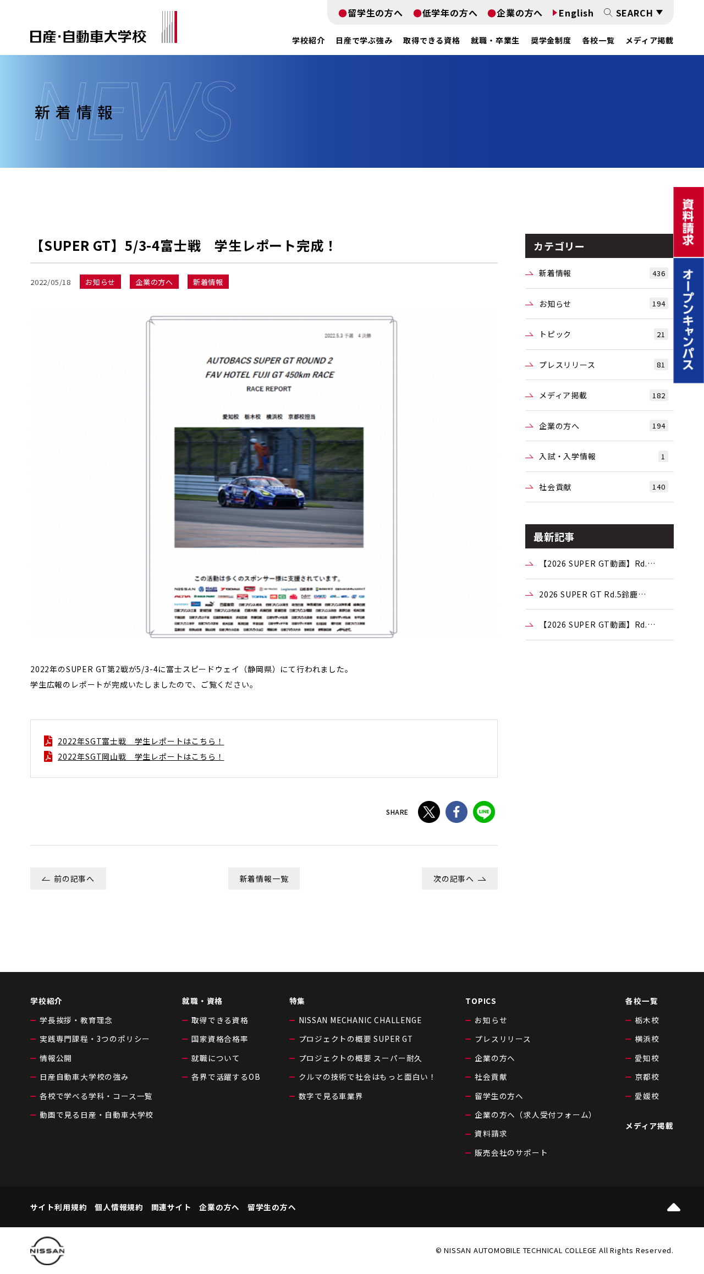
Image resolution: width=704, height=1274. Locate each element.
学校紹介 (46, 1000)
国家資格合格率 (220, 1038)
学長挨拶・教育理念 (76, 1019)
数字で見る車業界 (331, 1095)
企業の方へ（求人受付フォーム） (536, 1114)
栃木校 (647, 1019)
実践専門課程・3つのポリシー (95, 1038)
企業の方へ (520, 12)
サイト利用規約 (58, 1207)
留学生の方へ (375, 12)
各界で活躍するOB (225, 1076)
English (576, 12)
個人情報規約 (119, 1207)
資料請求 (491, 1133)
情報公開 (56, 1057)
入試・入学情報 (602, 456)
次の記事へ (453, 878)
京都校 (647, 1076)
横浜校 (647, 1038)
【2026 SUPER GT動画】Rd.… (597, 563)
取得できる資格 (220, 1019)
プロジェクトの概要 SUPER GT (356, 1038)
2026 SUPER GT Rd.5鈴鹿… (592, 594)
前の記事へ (74, 878)
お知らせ (602, 303)
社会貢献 (602, 486)
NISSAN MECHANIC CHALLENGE (360, 1019)
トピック (602, 333)
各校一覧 (598, 40)
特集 (297, 1000)
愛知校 (647, 1057)
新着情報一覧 (264, 878)
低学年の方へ (450, 12)
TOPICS (481, 1000)
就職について (215, 1057)
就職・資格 (202, 1000)
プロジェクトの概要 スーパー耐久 (361, 1057)
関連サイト (171, 1207)
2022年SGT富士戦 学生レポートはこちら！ (141, 740)
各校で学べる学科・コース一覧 (96, 1095)
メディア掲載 (649, 40)
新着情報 (602, 272)
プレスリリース (602, 364)
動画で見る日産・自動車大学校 (96, 1114)
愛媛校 (647, 1095)
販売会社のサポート (511, 1152)
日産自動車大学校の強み (84, 1076)
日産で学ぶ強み (364, 40)
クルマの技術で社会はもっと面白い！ (368, 1076)
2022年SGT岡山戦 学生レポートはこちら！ (141, 756)
